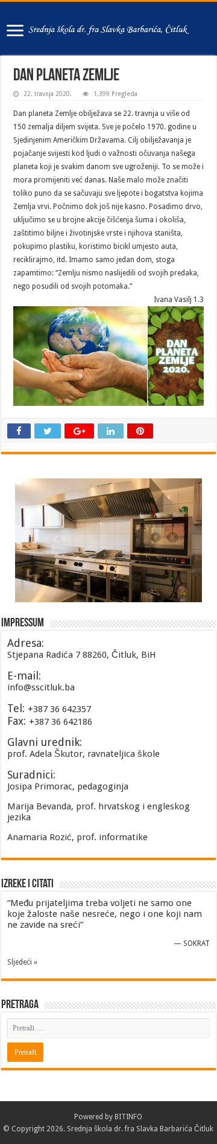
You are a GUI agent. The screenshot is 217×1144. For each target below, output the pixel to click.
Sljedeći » (22, 962)
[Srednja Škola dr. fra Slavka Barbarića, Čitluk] (108, 28)
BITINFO (128, 1117)
